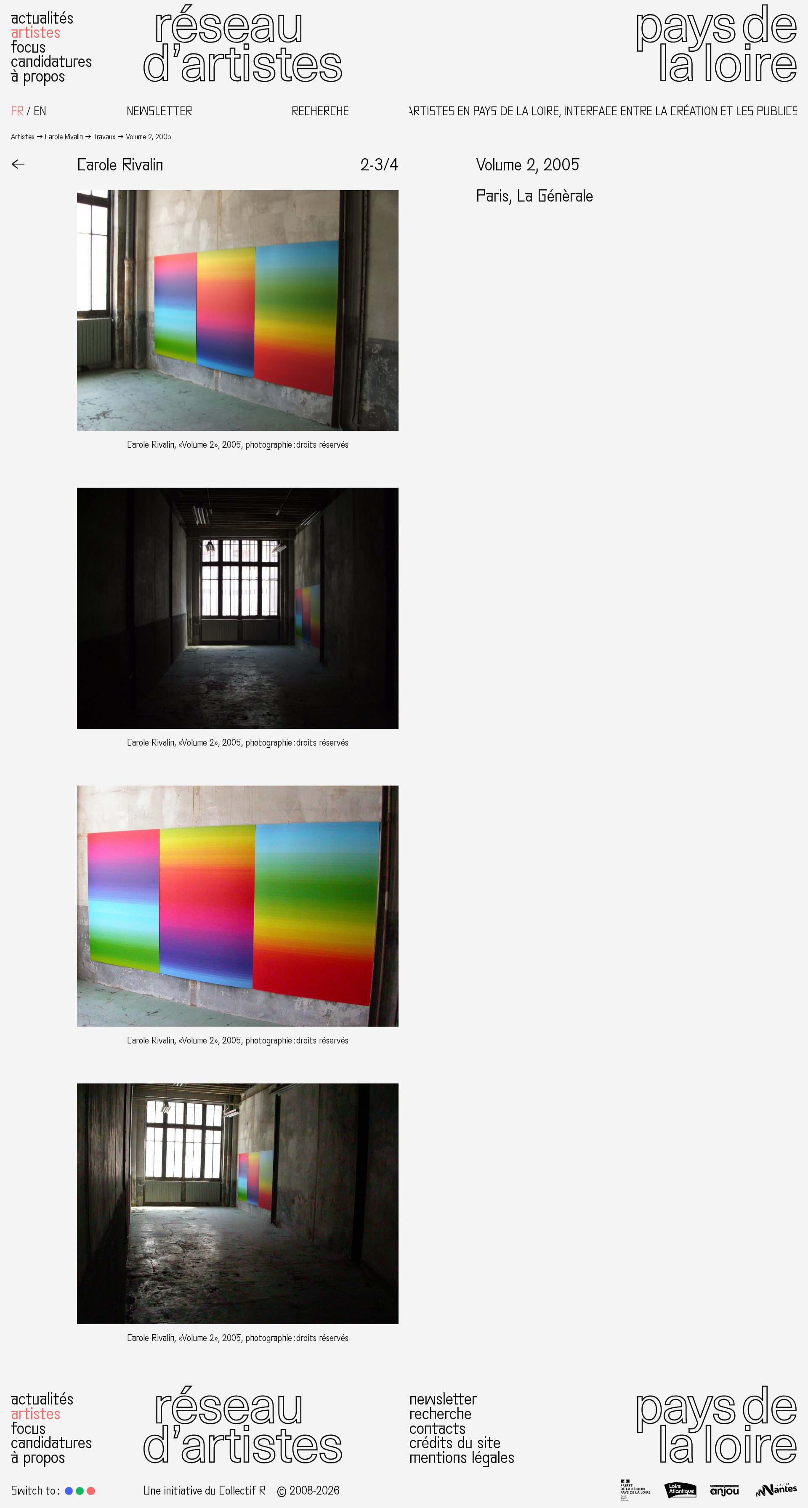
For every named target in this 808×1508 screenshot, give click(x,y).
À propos (38, 76)
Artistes (36, 32)
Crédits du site (455, 1442)
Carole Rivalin (64, 137)
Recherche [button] (320, 112)
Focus (28, 47)
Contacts (437, 1428)
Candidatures (51, 61)
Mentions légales (462, 1457)
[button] (69, 1491)
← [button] (18, 165)
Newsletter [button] (159, 112)
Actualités (42, 18)
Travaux (104, 137)
